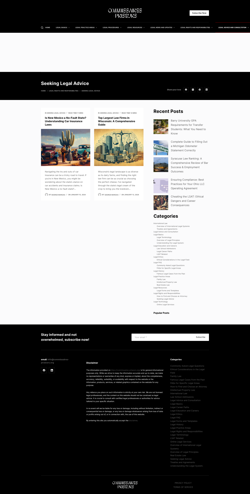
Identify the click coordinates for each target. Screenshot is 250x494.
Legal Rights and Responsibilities (167, 293)
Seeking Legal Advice (56, 113)
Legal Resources (143, 27)
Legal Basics (70, 27)
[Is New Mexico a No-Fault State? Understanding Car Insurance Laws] (65, 147)
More (191, 27)
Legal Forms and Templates (168, 290)
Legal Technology (161, 302)
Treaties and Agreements (167, 229)
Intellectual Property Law (167, 282)
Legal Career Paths (164, 251)
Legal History (159, 271)
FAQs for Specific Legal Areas (169, 268)
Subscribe (200, 337)
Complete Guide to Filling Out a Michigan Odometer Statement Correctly (189, 146)
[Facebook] (186, 89)
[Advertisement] (125, 52)
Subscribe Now (199, 13)
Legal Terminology (164, 237)
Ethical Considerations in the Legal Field (173, 260)
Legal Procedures (119, 27)
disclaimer (133, 420)
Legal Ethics (158, 257)
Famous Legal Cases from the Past (171, 274)
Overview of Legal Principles (168, 240)
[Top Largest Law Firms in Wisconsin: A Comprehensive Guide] (118, 147)
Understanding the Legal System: (170, 243)
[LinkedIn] (206, 89)
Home (56, 27)
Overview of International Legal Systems (173, 226)
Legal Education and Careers (165, 246)
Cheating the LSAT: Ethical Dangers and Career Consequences (187, 201)
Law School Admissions (166, 248)
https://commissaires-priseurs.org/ (125, 370)
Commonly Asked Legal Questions (171, 265)
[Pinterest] (199, 89)
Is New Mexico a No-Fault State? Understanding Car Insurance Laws (65, 121)
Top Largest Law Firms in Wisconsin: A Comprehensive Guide (116, 121)
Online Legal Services (165, 304)
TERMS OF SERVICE (183, 487)
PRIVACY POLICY (183, 483)
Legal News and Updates (170, 27)
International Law (160, 223)
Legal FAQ (158, 262)
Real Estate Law (163, 285)
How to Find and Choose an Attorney (172, 296)
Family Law (161, 279)
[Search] (42, 27)
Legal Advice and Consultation (166, 232)
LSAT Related (162, 254)
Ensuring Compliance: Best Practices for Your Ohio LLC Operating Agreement (188, 184)
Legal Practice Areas (93, 27)
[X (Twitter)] (192, 89)
